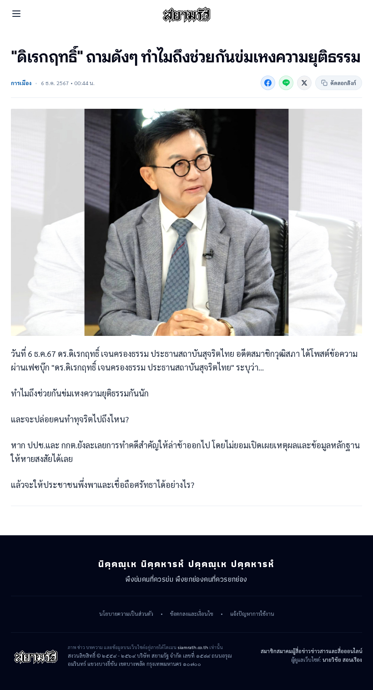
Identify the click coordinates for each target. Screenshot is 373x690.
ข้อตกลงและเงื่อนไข (191, 614)
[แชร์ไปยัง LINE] (286, 83)
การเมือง (21, 82)
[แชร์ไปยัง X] (304, 83)
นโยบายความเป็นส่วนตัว (126, 614)
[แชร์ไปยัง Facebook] (268, 83)
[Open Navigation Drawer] (16, 14)
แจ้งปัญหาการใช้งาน (252, 614)
